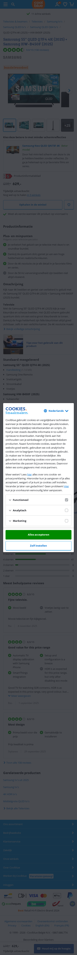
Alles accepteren (38, 534)
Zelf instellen (38, 545)
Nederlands (56, 411)
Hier (66, 486)
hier (29, 474)
